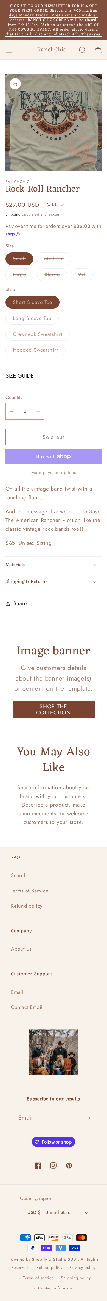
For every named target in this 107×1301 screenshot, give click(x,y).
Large (23, 276)
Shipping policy (76, 1278)
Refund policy (27, 906)
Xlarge (55, 276)
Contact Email (27, 1007)
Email (17, 992)
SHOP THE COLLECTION (53, 710)
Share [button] (20, 603)
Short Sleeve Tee (36, 303)
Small (23, 260)
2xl (85, 276)
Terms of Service (29, 890)
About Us (21, 948)
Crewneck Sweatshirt (41, 335)
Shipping (13, 214)
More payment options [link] (53, 473)
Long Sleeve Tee (36, 319)
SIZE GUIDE (19, 376)
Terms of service (38, 1278)
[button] (9, 50)
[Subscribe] (88, 1118)
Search (19, 875)
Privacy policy (82, 1267)
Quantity (13, 397)
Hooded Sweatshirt (39, 351)
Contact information (57, 1288)
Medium (57, 260)
